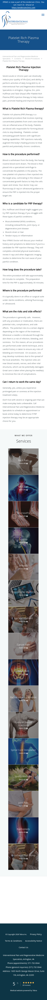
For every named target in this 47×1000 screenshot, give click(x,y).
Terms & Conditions (13, 941)
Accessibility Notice (33, 941)
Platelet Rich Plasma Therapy (13, 61)
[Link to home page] (19, 19)
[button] (43, 15)
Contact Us (23, 947)
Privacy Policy (36, 934)
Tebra (35, 990)
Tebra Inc (23, 934)
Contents (18, 58)
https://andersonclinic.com (23, 7)
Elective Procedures (32, 58)
